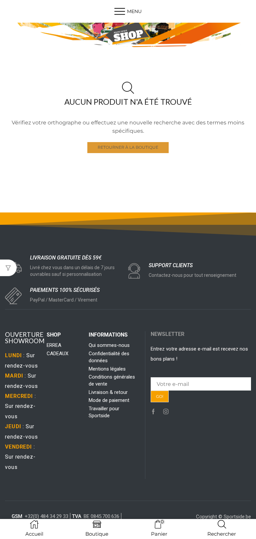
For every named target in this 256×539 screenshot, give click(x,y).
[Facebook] (153, 411)
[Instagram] (166, 411)
